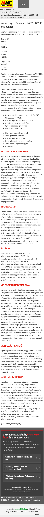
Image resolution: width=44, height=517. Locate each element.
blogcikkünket (21, 509)
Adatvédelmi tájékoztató (11, 497)
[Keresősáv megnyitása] (15, 4)
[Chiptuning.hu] (6, 7)
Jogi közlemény (29, 497)
